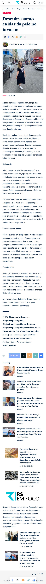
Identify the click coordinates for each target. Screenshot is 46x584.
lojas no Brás (29, 335)
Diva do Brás (9, 331)
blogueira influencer (18, 317)
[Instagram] (42, 574)
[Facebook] (39, 574)
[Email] (16, 37)
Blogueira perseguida (13, 320)
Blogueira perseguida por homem (18, 324)
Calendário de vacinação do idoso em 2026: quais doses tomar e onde (30, 370)
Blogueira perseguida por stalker (18, 327)
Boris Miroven (14, 44)
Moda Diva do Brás (23, 338)
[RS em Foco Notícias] (23, 2)
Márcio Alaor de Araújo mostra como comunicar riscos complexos (28, 417)
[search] (34, 3)
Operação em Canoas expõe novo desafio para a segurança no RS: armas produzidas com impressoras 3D (30, 477)
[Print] (24, 37)
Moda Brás (8, 338)
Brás (37, 327)
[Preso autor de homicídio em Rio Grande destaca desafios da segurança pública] (9, 385)
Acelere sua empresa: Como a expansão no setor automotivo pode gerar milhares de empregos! (30, 537)
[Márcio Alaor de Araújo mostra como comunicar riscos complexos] (9, 418)
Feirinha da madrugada (27, 331)
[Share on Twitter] (12, 37)
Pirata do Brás (23, 342)
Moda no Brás (9, 342)
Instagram (8, 335)
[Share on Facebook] (8, 37)
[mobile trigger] (5, 2)
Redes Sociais (9, 345)
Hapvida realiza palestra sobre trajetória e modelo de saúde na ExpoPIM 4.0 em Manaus (30, 557)
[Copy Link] (20, 37)
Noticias (6, 13)
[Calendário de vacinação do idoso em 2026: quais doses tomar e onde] (9, 371)
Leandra (18, 335)
